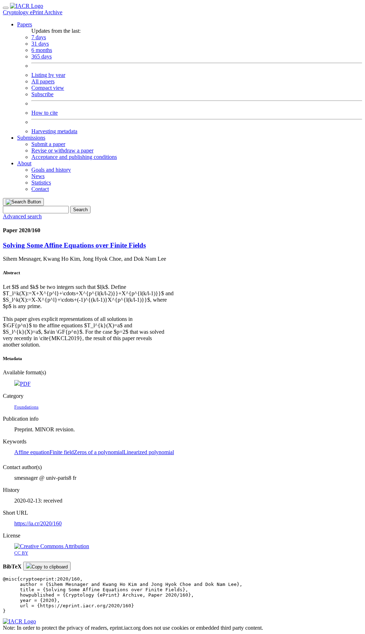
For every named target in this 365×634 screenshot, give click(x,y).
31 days (40, 44)
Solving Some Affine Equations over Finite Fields (74, 245)
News (38, 176)
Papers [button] (24, 24)
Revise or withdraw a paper (62, 150)
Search (80, 209)
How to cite (44, 113)
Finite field (62, 452)
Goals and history (51, 170)
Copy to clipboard (50, 567)
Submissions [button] (31, 138)
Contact (40, 189)
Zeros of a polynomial (98, 452)
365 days (41, 56)
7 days (38, 37)
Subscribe (42, 94)
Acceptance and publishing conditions (74, 157)
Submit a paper (48, 144)
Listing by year (48, 75)
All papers (43, 81)
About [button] (24, 163)
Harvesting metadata (54, 131)
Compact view (47, 88)
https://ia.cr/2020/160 (38, 523)
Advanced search (22, 216)
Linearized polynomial (148, 452)
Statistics (41, 183)
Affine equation (32, 452)
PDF (25, 384)
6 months (41, 50)
